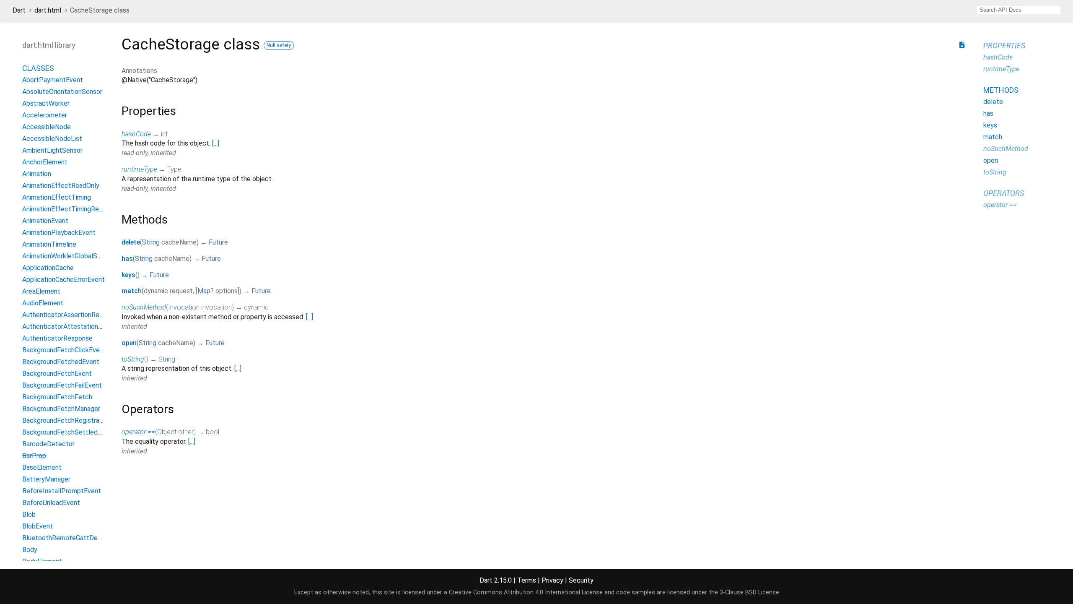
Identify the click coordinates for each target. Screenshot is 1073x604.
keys (128, 275)
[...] (215, 143)
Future (218, 242)
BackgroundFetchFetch (57, 397)
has (127, 259)
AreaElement (41, 291)
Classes (38, 68)
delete (131, 242)
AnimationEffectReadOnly (60, 186)
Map (203, 291)
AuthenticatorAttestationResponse (74, 327)
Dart (19, 10)
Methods (1001, 90)
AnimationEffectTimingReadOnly (70, 209)
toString (133, 359)
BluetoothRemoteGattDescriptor (71, 538)
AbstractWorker (46, 103)
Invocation (184, 307)
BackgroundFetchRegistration (66, 420)
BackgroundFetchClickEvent (64, 350)
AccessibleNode (46, 127)
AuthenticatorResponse (57, 338)
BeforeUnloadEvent (51, 503)
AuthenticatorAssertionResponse (71, 315)
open (129, 343)
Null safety (279, 45)
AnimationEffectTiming (56, 197)
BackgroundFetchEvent (57, 374)
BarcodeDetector (48, 444)
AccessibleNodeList (52, 139)
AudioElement (42, 303)
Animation (36, 174)
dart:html (47, 10)
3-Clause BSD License (749, 592)
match (132, 291)
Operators (1003, 193)
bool (212, 432)
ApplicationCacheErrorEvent (63, 280)
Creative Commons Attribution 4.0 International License (526, 592)
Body (29, 550)
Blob (29, 514)
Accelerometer (44, 115)
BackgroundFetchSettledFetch (68, 432)
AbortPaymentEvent (52, 80)
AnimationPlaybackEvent (59, 233)
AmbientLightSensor (52, 150)
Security (581, 580)
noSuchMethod (144, 307)
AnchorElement (44, 162)
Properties (1004, 45)
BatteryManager (46, 479)
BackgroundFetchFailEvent (62, 385)
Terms (526, 580)
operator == (138, 432)
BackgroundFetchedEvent (60, 362)
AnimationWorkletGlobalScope (67, 256)
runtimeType (139, 169)
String (151, 242)
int (164, 134)
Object (166, 432)
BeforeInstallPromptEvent (61, 491)
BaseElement (42, 467)
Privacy (552, 580)
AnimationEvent (45, 221)
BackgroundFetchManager (61, 409)
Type (174, 169)
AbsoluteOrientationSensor (62, 92)
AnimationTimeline (49, 244)
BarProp (34, 456)
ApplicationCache (48, 268)
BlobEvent (37, 526)
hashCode (136, 134)
